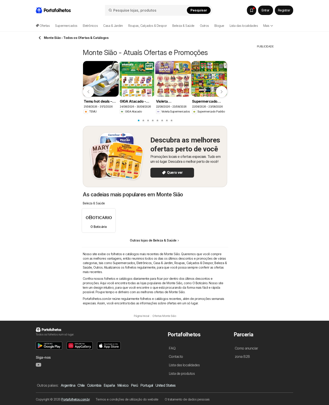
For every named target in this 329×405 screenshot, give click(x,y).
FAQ (172, 348)
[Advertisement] (265, 116)
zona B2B (242, 356)
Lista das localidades (244, 26)
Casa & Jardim (163, 263)
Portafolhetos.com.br (75, 399)
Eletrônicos (144, 263)
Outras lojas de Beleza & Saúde (153, 240)
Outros (98, 267)
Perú (134, 385)
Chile (81, 385)
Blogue (219, 26)
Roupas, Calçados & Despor (193, 263)
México (123, 385)
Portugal (146, 385)
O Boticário (199, 283)
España (109, 385)
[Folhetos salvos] (251, 10)
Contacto (176, 356)
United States (165, 385)
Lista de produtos (182, 373)
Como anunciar (246, 348)
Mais (266, 26)
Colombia (94, 385)
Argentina (68, 385)
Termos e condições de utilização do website (127, 399)
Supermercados (124, 263)
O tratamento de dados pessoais (187, 399)
